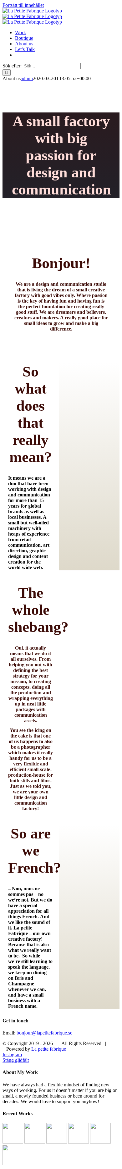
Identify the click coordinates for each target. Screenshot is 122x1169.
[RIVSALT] (13, 1163)
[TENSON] (100, 1141)
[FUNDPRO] (35, 1141)
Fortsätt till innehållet (23, 5)
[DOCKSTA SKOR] (79, 1141)
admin (27, 78)
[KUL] (13, 1141)
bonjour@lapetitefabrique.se (44, 1032)
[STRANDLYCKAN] (57, 1141)
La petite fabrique (48, 1049)
